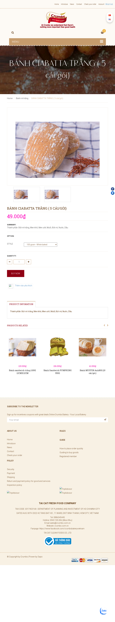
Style (10, 244)
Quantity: (11, 256)
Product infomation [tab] (21, 304)
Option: (10, 236)
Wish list (109, 4)
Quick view (22, 354)
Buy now (15, 273)
